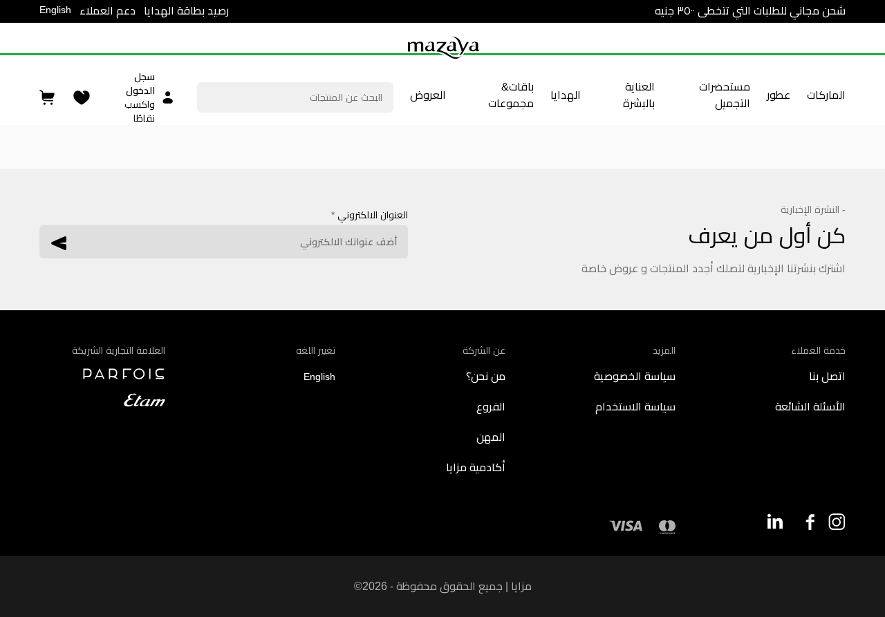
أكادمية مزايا (475, 467)
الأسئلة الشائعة (810, 406)
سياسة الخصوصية (635, 376)
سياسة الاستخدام (635, 406)
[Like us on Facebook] (805, 522)
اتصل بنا (827, 376)
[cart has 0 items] (48, 97)
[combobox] (295, 97)
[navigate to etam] (102, 400)
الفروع (490, 406)
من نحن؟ (485, 376)
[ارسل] (59, 243)
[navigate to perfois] (102, 373)
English (55, 9)
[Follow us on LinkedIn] (774, 521)
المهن (490, 437)
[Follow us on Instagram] (837, 522)
